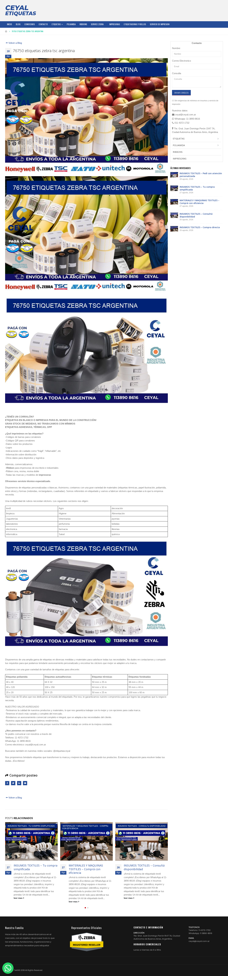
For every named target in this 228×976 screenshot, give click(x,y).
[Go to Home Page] (6, 31)
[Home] (20, 10)
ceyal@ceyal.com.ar (199, 941)
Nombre (176, 48)
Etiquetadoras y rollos (135, 24)
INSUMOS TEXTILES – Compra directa (143, 867)
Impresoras (114, 24)
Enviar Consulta (181, 92)
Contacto (43, 24)
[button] (85, 907)
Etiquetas (56, 24)
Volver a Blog (15, 43)
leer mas (18, 901)
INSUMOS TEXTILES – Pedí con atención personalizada (201, 175)
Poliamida (71, 24)
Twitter (13, 783)
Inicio (9, 24)
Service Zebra (97, 24)
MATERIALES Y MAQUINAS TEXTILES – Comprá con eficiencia (31, 869)
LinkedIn (19, 783)
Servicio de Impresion (159, 24)
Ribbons (83, 24)
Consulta (176, 73)
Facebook (7, 783)
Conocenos (29, 24)
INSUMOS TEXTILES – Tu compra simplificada (197, 188)
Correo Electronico (181, 60)
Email (25, 783)
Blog (18, 24)
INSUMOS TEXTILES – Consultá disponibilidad (89, 867)
